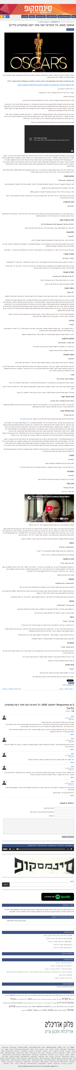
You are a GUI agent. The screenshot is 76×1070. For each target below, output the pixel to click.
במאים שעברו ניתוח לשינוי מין (21, 1049)
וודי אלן (18, 999)
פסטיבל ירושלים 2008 (37, 1060)
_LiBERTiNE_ (68, 941)
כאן (8, 81)
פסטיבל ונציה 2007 (44, 1058)
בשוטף (64, 685)
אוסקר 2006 (5, 1047)
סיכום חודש (66, 1006)
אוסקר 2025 (70, 29)
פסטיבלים (24, 1006)
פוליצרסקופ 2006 (25, 1056)
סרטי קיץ (53, 1006)
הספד (29, 999)
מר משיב (61, 1054)
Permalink (71, 719)
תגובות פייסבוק (44, 22)
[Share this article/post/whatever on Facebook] (71, 683)
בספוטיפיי (37, 81)
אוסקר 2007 (71, 1049)
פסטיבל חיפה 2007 (22, 1058)
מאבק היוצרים (33, 1053)
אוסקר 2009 (59, 995)
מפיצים (19, 1003)
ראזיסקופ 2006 (42, 1063)
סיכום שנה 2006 (26, 1054)
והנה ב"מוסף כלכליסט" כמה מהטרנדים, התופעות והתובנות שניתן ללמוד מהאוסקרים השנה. (45, 85)
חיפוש (72, 881)
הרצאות (32, 16)
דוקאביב (54, 999)
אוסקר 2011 (45, 995)
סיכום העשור (35, 1054)
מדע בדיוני (37, 1003)
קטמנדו (3, 1061)
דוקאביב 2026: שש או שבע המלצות (56, 938)
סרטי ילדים (58, 1056)
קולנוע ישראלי (18, 1061)
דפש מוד (45, 1051)
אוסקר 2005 (13, 1047)
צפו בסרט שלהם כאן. (26, 419)
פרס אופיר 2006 (64, 1061)
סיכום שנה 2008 (6, 1054)
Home (72, 1047)
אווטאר (65, 995)
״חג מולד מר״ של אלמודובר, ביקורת (61, 966)
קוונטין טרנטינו (35, 1061)
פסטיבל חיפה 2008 (10, 1058)
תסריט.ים (25, 16)
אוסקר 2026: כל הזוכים (54, 941)
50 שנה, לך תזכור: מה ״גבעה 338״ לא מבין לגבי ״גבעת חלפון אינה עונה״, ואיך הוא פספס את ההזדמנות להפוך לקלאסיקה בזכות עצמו (39, 973)
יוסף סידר (54, 1003)
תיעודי (11, 1063)
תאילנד (17, 1063)
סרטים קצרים (59, 1006)
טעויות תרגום (61, 1053)
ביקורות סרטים (41, 16)
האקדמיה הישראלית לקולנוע (39, 999)
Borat (60, 1047)
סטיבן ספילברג (43, 1054)
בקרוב (11, 1049)
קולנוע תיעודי (47, 1010)
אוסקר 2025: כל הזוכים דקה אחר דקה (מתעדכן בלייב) (41, 25)
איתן (72, 716)
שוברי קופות (32, 1010)
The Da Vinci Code (35, 1047)
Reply (72, 734)
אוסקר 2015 (18, 995)
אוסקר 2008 (63, 1049)
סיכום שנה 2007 (16, 1054)
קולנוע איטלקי (27, 1061)
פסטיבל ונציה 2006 (55, 1058)
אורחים (57, 1049)
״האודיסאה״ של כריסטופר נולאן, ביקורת (55, 935)
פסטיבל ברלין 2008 (67, 1058)
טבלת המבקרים (51, 16)
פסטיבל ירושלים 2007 (49, 1060)
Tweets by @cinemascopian (65, 986)
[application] (38, 849)
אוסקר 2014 (24, 995)
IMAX (43, 1047)
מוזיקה (32, 1003)
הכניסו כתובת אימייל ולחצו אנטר (16, 920)
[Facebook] (8, 17)
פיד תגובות (69, 711)
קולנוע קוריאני (10, 1061)
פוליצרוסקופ (34, 1056)
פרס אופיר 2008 (45, 1061)
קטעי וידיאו (64, 1063)
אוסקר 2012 (37, 995)
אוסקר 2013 (30, 995)
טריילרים (60, 1003)
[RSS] (1, 17)
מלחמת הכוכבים (26, 1003)
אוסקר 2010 (52, 995)
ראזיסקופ (50, 1063)
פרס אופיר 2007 (54, 1061)
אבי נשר (69, 995)
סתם (46, 1056)
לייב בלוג (42, 1003)
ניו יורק (56, 1054)
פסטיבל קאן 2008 (5, 1060)
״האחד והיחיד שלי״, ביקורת (64, 963)
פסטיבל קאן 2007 (15, 1060)
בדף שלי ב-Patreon (20, 909)
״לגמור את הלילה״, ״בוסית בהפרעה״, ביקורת (58, 969)
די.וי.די (50, 1051)
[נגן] (71, 849)
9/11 (64, 1047)
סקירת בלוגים (65, 1056)
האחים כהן (49, 999)
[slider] (41, 849)
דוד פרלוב (55, 1051)
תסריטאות (24, 1010)
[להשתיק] (10, 849)
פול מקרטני (41, 1056)
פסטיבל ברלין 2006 (14, 1056)
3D (73, 995)
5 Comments (55, 22)
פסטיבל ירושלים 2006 (62, 1060)
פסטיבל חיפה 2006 (33, 1058)
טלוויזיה (68, 1053)
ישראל (43, 1053)
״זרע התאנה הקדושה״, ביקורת (12, 689)
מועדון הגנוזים (20, 1053)
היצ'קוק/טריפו (24, 1051)
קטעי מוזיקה (57, 1063)
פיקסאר (30, 1006)
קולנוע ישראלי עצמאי (59, 1010)
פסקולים (18, 1006)
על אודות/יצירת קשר (64, 16)
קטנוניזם (39, 1010)
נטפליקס (14, 1003)
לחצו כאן (12, 911)
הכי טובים (17, 1051)
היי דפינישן (32, 1051)
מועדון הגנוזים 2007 (10, 1053)
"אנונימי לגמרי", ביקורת (66, 689)
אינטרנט (51, 1049)
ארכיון (36, 1049)
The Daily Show (23, 1047)
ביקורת (66, 998)
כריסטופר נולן (48, 1003)
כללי (39, 1053)
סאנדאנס (9, 1003)
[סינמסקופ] (38, 7)
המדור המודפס (9, 1051)
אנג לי (46, 1049)
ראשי (73, 16)
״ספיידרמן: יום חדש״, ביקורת (63, 978)
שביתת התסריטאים (32, 1063)
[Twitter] (4, 17)
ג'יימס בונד (68, 1051)
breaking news (51, 1047)
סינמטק (72, 1056)
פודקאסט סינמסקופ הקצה (41, 1006)
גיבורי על (59, 999)
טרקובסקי (48, 1053)
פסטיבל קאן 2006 (25, 1060)
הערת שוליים (23, 999)
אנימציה (12, 995)
